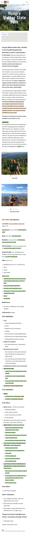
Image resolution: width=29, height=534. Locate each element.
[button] (2, 2)
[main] (14, 17)
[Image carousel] (14, 164)
